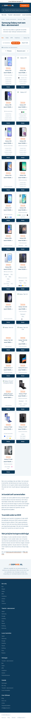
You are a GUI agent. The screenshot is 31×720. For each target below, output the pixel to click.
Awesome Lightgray (23, 81)
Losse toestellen (6, 633)
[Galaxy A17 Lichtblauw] (9, 217)
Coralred (25, 403)
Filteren (9, 51)
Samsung (20, 19)
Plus (26, 245)
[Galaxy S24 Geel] (22, 285)
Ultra (8, 279)
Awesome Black (8, 150)
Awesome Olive (24, 77)
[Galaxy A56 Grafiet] (18, 77)
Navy (8, 285)
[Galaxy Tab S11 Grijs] (21, 319)
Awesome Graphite (22, 79)
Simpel (3, 589)
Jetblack (20, 403)
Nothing (4, 626)
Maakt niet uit (15, 43)
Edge (10, 276)
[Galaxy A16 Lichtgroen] (18, 215)
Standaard (21, 245)
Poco (3, 650)
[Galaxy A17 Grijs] (7, 217)
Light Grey (23, 217)
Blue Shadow (22, 405)
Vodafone (17, 38)
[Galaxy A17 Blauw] (11, 217)
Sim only (4, 15)
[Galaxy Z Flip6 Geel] (10, 438)
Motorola (4, 628)
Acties (3, 703)
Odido (7, 38)
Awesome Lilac (8, 83)
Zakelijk (4, 680)
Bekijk (8, 87)
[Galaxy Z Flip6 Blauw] (4, 436)
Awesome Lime (8, 154)
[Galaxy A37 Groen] (23, 112)
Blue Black (24, 215)
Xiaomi (3, 623)
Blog (3, 698)
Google (3, 616)
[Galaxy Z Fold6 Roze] (11, 466)
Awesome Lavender (22, 113)
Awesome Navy (8, 81)
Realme (3, 653)
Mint (12, 283)
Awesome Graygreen (23, 117)
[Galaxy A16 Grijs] (20, 215)
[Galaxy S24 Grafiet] (19, 285)
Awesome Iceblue (8, 117)
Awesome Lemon (8, 119)
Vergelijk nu (24, 5)
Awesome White (23, 115)
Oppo (3, 621)
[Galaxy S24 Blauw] (21, 285)
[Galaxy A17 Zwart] (5, 217)
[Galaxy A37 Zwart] (22, 112)
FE (6, 276)
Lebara (3, 598)
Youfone (4, 603)
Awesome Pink (23, 83)
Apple (3, 611)
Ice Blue (8, 281)
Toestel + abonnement (14, 15)
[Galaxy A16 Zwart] (27, 215)
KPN (11, 38)
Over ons (4, 700)
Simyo (3, 601)
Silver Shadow (6, 283)
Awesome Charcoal (22, 119)
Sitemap (13, 717)
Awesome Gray (8, 79)
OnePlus (4, 618)
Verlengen (4, 658)
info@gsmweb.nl (6, 708)
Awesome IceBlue (22, 152)
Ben (3, 38)
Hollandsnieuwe (6, 675)
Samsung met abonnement (13, 552)
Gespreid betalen (6, 705)
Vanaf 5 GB (25, 43)
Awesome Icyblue (8, 77)
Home (3, 19)
